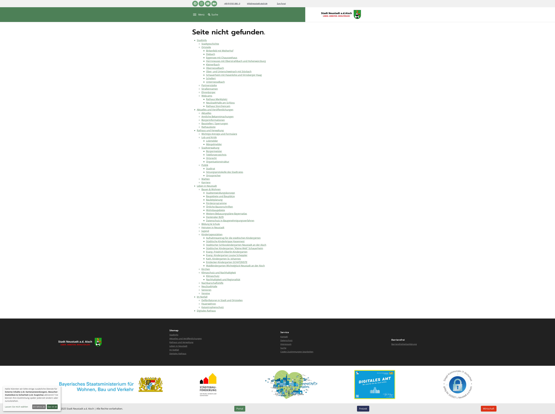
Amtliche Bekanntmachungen (217, 116)
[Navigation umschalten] (194, 14)
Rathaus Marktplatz (216, 99)
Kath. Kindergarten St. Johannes (223, 258)
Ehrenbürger (208, 92)
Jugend (205, 231)
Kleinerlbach (213, 64)
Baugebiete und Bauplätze (220, 196)
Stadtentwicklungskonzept (220, 192)
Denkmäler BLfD (215, 217)
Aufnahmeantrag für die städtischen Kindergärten (233, 238)
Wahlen (205, 179)
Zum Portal (281, 3)
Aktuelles (206, 113)
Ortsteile (206, 47)
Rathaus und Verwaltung (210, 130)
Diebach (210, 54)
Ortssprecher (213, 175)
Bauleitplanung (214, 199)
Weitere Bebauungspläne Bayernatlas (226, 213)
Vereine (205, 293)
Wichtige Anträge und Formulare (219, 133)
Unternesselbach (215, 81)
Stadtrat (210, 168)
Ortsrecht (211, 158)
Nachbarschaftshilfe (212, 283)
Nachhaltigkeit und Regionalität (223, 279)
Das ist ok (52, 406)
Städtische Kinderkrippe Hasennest (225, 241)
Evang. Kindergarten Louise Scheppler (226, 255)
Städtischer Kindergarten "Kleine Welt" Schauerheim (234, 248)
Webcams (206, 95)
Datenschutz (286, 340)
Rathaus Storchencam (218, 106)
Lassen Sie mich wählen (16, 406)
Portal (239, 408)
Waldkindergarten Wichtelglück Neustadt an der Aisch (235, 265)
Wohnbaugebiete (215, 210)
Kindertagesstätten (211, 234)
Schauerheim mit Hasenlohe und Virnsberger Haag (234, 75)
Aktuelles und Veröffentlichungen (215, 109)
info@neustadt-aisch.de (257, 3)
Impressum (285, 344)
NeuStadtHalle (209, 286)
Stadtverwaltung (210, 147)
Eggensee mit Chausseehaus (221, 57)
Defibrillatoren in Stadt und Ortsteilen (222, 300)
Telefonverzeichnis (216, 154)
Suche (283, 348)
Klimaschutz (212, 276)
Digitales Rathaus (206, 310)
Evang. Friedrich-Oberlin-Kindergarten (226, 251)
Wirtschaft (488, 408)
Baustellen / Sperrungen (214, 123)
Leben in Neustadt (207, 185)
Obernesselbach (215, 68)
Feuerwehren (208, 303)
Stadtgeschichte (210, 43)
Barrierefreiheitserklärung (404, 344)
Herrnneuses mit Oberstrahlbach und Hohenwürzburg (236, 61)
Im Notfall (202, 296)
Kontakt (284, 336)
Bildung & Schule (210, 224)
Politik (204, 165)
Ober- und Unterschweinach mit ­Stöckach (228, 71)
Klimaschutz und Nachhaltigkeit (218, 272)
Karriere (205, 182)
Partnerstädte (209, 85)
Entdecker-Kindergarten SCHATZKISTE (226, 262)
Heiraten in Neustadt (212, 227)
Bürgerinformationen (213, 120)
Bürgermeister (214, 151)
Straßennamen (209, 88)
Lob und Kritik (209, 137)
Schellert (211, 78)
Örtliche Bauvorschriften (219, 206)
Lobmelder (212, 140)
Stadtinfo (202, 40)
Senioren (206, 290)
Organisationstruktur (217, 161)
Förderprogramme (216, 203)
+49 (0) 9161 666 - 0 (232, 3)
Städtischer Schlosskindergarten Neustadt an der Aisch (236, 244)
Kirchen (205, 269)
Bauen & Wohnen (211, 189)
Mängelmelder (214, 144)
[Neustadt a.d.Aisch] (341, 14)
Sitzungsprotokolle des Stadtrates (224, 172)
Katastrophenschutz (212, 307)
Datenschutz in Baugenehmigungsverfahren (230, 220)
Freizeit (363, 408)
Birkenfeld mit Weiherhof (219, 50)
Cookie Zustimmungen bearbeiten (296, 351)
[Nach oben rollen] (548, 407)
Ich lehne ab (39, 406)
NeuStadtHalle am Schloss (220, 102)
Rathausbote (208, 127)
